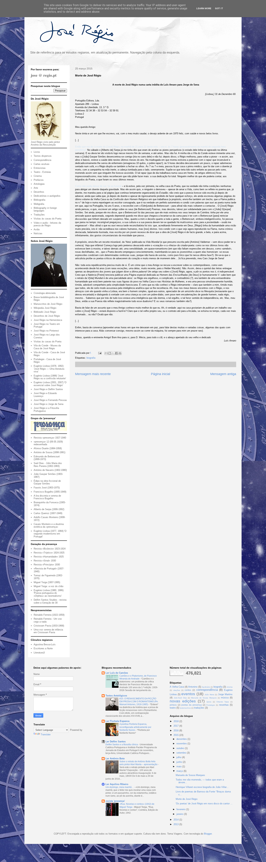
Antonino (192, 686)
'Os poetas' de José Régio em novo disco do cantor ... (204, 803)
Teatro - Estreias (42, 172)
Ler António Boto (115, 758)
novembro (181, 743)
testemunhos (185, 708)
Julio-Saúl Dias (180, 698)
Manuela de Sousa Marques (204, 698)
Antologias (39, 184)
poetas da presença (191, 705)
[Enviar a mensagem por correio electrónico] (99, 353)
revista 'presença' (115, 801)
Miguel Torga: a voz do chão (48, 586)
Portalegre (210, 705)
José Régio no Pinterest (46, 330)
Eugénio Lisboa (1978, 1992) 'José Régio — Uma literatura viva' (49, 369)
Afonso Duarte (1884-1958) (48, 448)
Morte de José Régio (186, 799)
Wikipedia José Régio (45, 308)
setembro (181, 752)
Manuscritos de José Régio (48, 304)
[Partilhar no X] (113, 353)
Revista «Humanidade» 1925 (49, 556)
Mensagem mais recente (93, 374)
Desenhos (39, 192)
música (225, 697)
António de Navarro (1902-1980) (50, 470)
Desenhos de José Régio (47, 316)
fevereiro (181, 809)
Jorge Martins (225, 694)
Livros (37, 152)
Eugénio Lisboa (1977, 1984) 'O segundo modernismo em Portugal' (50, 534)
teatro (173, 707)
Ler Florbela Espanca (117, 721)
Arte (36, 188)
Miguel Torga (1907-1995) (47, 582)
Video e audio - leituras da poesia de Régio (47, 224)
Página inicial (160, 374)
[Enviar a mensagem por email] (106, 353)
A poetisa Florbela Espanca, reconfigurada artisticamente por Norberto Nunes (135, 727)
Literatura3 (39, 652)
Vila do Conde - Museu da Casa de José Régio (47, 347)
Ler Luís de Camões (116, 672)
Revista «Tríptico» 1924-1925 (49, 552)
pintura (173, 705)
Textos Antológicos (116, 695)
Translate (45, 734)
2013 (176, 824)
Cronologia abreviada (45, 293)
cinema (230, 687)
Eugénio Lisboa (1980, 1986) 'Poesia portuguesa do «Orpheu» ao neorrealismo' (49, 593)
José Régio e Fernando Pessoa (50, 400)
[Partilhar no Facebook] (116, 353)
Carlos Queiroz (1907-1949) (48, 513)
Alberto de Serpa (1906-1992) (49, 509)
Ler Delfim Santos (115, 741)
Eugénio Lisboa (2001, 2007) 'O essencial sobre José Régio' (50, 384)
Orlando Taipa (222, 702)
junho (179, 762)
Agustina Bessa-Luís (45, 644)
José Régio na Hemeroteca (48, 320)
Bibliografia (39, 199)
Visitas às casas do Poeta (47, 218)
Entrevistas (40, 168)
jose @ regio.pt (43, 75)
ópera (208, 702)
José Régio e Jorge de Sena (48, 404)
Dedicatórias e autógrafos (47, 195)
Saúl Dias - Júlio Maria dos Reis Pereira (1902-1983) (48, 464)
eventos (188, 694)
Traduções (39, 214)
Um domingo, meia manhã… (119, 787)
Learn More (203, 8)
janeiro (180, 814)
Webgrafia (39, 204)
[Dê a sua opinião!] (109, 353)
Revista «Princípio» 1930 (47, 564)
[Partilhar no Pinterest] (120, 353)
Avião (37, 229)
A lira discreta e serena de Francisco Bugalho (47, 497)
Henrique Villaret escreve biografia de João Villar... (202, 787)
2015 (176, 735)
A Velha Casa (177, 686)
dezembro (181, 739)
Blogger (208, 833)
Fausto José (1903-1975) (47, 487)
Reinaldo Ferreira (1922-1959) (49, 614)
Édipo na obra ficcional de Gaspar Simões (47, 482)
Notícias (38, 233)
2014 (176, 819)
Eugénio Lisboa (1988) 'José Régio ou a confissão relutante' (50, 377)
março (180, 771)
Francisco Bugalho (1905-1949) (50, 491)
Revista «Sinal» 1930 (45, 560)
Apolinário (206, 687)
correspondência (207, 689)
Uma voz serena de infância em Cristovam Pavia (48, 631)
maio (179, 766)
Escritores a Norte (43, 648)
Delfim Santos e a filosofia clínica (121, 744)
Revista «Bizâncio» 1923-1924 (50, 548)
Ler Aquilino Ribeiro (116, 784)
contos (188, 690)
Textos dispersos (43, 156)
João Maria (209, 695)
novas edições (183, 701)
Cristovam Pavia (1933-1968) (49, 625)
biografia (90, 357)
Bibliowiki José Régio (45, 312)
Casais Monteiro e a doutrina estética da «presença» (49, 525)
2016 (176, 730)
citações (176, 690)
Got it (219, 8)
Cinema (38, 176)
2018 (176, 721)
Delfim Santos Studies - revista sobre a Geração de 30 (50, 601)
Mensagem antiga (223, 374)
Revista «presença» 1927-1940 (50, 437)
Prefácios (39, 180)
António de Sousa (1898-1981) (49, 452)
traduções (199, 707)
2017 (176, 725)
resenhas (224, 704)
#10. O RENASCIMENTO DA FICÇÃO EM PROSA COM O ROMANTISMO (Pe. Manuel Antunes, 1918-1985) (138, 701)
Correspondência (42, 160)
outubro (180, 748)
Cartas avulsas (41, 164)
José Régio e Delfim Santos (48, 389)
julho (179, 757)
